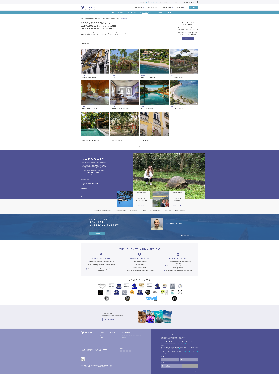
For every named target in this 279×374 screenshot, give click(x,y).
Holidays (121, 12)
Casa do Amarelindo (89, 77)
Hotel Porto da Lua (148, 77)
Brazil (83, 75)
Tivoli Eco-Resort (177, 108)
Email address (164, 363)
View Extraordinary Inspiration (94, 173)
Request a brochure (110, 319)
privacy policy (185, 343)
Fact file (168, 12)
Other (144, 210)
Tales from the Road (155, 210)
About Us (180, 7)
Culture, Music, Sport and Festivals (102, 210)
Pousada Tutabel (147, 108)
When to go (158, 12)
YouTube (127, 351)
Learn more (84, 188)
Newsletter (153, 2)
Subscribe (190, 366)
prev (81, 197)
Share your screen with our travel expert (131, 336)
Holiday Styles (152, 7)
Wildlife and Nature (180, 210)
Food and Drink (134, 210)
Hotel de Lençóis (177, 77)
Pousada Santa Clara (89, 108)
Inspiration (173, 2)
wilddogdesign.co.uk (195, 371)
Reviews (101, 337)
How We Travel (167, 7)
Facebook (121, 351)
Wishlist (142, 2)
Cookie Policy (112, 334)
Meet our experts (115, 234)
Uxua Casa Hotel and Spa (90, 140)
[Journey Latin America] (88, 7)
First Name (163, 356)
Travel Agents (126, 332)
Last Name (183, 356)
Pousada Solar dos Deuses (121, 108)
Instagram (130, 351)
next (86, 197)
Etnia (113, 77)
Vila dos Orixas (117, 140)
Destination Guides (121, 210)
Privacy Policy (103, 334)
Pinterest (124, 351)
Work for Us (102, 335)
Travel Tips (168, 210)
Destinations (138, 7)
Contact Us (193, 7)
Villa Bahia (145, 140)
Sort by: (185, 46)
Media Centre (125, 334)
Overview (111, 12)
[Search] (197, 2)
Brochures (163, 2)
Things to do (132, 12)
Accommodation (145, 12)
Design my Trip (188, 38)
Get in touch (97, 233)
